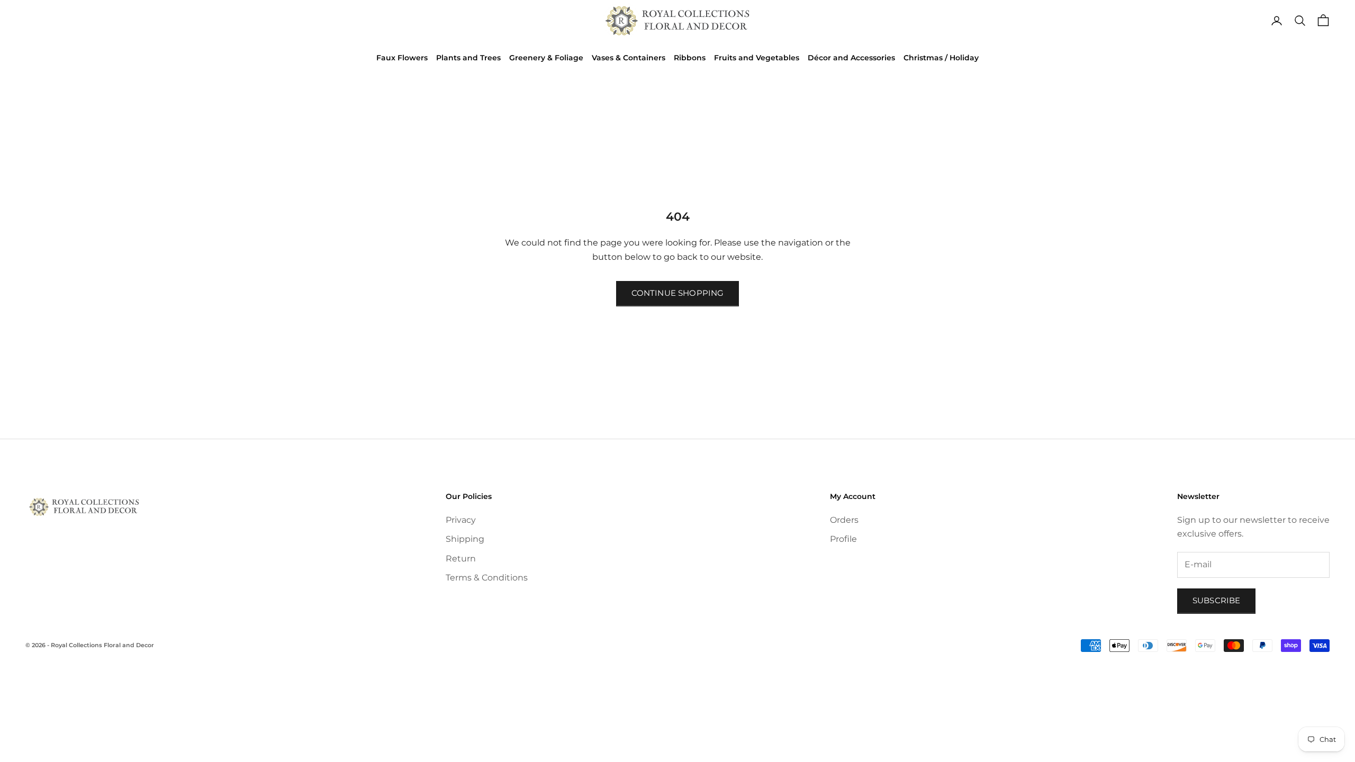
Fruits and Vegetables (756, 57)
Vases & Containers (628, 57)
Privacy (461, 520)
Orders (844, 520)
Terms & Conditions (487, 578)
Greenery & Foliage (546, 57)
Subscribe (1216, 600)
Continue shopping (677, 293)
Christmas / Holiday (941, 57)
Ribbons (690, 57)
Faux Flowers (402, 57)
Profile (843, 539)
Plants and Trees (468, 57)
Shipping (465, 539)
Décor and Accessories (851, 57)
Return (461, 559)
